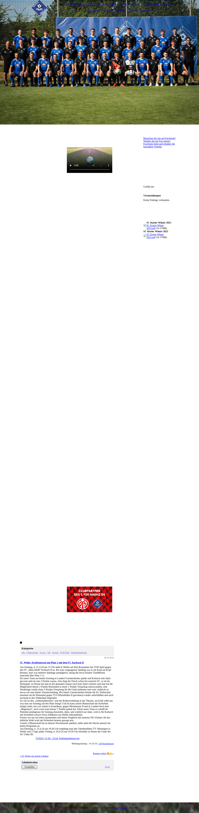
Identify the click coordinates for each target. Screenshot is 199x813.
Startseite (72, 4)
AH (48, 652)
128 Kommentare (106, 743)
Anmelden (29, 767)
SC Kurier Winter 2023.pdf (155, 227)
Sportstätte (108, 10)
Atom (107, 767)
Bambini (166, 4)
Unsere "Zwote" (130, 4)
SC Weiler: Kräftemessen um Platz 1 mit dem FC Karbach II (52, 662)
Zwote (42, 652)
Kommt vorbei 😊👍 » (103, 753)
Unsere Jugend (151, 4)
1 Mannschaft (32, 652)
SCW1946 (64, 652)
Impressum (145, 10)
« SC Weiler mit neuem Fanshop (34, 756)
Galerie (133, 10)
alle (23, 652)
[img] (39, 8)
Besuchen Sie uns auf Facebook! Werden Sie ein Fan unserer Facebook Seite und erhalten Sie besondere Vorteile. (159, 142)
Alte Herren (93, 10)
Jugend (55, 652)
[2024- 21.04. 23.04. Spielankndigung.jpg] (67, 738)
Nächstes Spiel (87, 4)
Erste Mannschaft (107, 4)
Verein (120, 10)
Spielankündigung (79, 652)
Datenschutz (121, 807)
